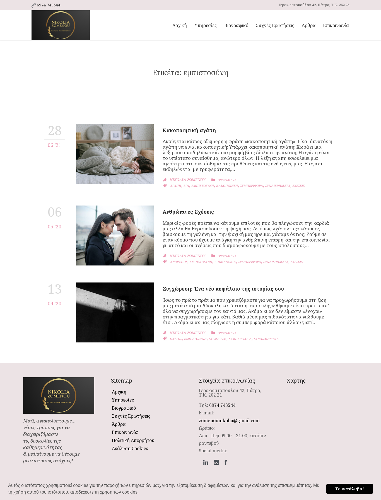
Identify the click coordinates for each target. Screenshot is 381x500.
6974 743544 (222, 405)
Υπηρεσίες (123, 400)
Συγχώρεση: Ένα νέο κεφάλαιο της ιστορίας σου (223, 288)
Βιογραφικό (124, 408)
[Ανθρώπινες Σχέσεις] (115, 235)
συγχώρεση (217, 339)
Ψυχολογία (227, 180)
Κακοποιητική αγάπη (189, 130)
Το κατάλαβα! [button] (349, 488)
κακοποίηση (227, 185)
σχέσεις (299, 185)
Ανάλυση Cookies (130, 448)
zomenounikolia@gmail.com (229, 420)
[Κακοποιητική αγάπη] (115, 154)
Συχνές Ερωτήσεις (131, 416)
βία (186, 185)
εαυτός (176, 339)
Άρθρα (119, 424)
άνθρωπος (178, 262)
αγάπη (175, 185)
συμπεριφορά (251, 185)
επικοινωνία (225, 262)
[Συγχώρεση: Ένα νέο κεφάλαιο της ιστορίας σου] (115, 312)
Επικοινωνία (125, 432)
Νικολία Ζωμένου (187, 179)
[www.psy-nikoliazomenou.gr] (61, 25)
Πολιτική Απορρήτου (133, 440)
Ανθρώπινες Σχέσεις (188, 211)
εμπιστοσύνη (202, 185)
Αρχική (119, 392)
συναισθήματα (277, 185)
